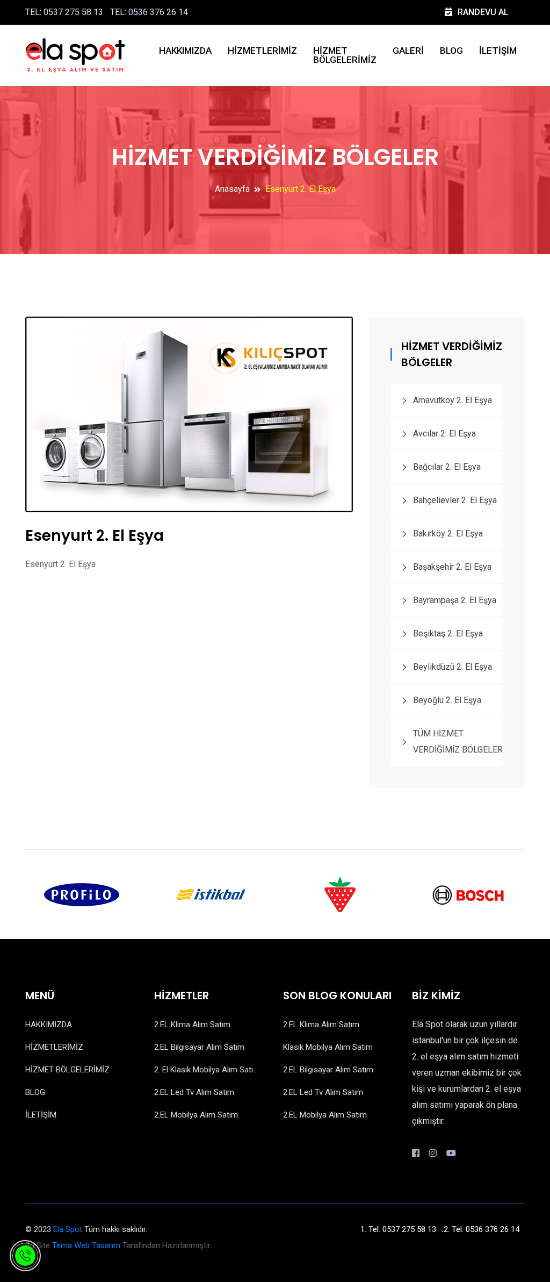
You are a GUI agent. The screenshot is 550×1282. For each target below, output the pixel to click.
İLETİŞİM (498, 50)
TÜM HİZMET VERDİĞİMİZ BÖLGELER (458, 741)
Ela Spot (67, 1229)
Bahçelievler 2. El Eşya (455, 500)
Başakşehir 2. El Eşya (452, 567)
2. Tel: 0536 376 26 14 (481, 1229)
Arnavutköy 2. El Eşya (452, 400)
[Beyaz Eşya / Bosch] (468, 894)
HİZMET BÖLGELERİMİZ (345, 55)
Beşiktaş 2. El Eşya (448, 633)
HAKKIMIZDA (185, 50)
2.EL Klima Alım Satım (192, 1024)
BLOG (451, 50)
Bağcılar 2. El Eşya (447, 467)
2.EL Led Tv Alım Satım (194, 1092)
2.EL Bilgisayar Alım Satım (199, 1047)
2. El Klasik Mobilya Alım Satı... (206, 1070)
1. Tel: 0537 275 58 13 (398, 1229)
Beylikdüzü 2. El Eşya (452, 667)
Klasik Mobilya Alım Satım (328, 1047)
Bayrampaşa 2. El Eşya (454, 600)
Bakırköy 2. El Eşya (448, 533)
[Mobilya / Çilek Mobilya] (339, 894)
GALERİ (408, 50)
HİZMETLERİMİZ (262, 50)
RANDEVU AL (483, 12)
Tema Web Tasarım (86, 1245)
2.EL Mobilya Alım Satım (196, 1115)
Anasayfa (232, 189)
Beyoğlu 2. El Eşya (447, 700)
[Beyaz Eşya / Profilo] (81, 894)
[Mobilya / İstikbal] (210, 894)
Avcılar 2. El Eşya (444, 433)
